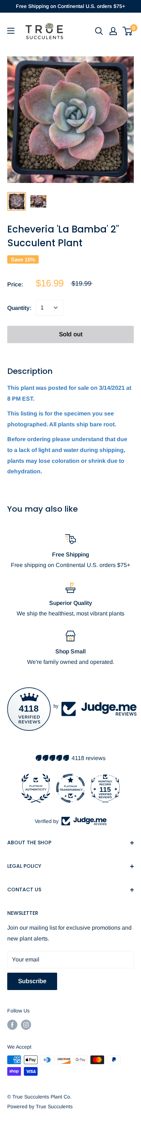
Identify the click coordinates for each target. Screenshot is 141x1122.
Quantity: (19, 308)
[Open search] (99, 31)
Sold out (70, 334)
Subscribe (32, 981)
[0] (127, 31)
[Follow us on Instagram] (26, 1025)
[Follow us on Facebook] (12, 1025)
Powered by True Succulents (40, 1106)
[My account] (113, 31)
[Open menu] (10, 31)
